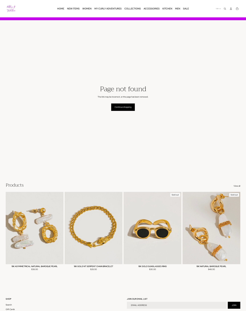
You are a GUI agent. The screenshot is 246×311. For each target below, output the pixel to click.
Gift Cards (10, 309)
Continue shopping (123, 107)
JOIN (234, 305)
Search (9, 304)
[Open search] (225, 9)
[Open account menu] (231, 9)
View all (237, 186)
